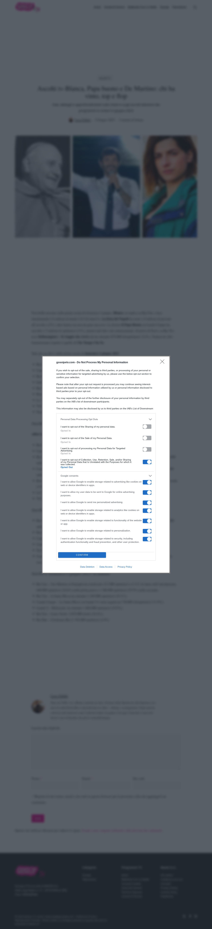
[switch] (147, 426)
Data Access (106, 566)
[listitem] (106, 419)
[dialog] (106, 464)
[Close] (163, 362)
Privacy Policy (125, 566)
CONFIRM (82, 555)
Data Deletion (87, 566)
